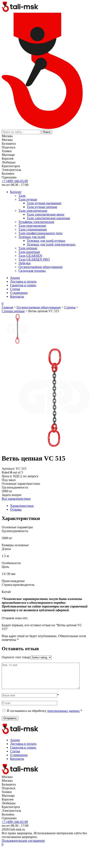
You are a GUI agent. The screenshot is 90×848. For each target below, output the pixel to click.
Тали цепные (27, 248)
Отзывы (16, 509)
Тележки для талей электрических (51, 244)
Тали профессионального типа (40, 233)
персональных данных (63, 711)
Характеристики (22, 505)
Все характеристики (16, 498)
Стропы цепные (13, 311)
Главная (7, 307)
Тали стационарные (32, 229)
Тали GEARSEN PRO (34, 259)
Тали (22, 195)
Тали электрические (32, 210)
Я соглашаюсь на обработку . (44, 711)
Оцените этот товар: (16, 657)
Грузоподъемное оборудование (40, 267)
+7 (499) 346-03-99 (15, 181)
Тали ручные (27, 199)
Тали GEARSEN (30, 255)
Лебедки (24, 263)
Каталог (16, 192)
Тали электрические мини (45, 214)
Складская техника (32, 270)
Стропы (70, 307)
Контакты (17, 296)
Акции (15, 277)
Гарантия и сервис (23, 285)
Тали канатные (29, 252)
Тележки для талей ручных (46, 240)
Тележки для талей (31, 237)
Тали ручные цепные (42, 207)
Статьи (15, 289)
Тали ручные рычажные (44, 203)
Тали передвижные (32, 225)
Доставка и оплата (23, 281)
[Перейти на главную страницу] (20, 11)
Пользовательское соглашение (23, 840)
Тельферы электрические (36, 222)
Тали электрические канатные (48, 218)
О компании (19, 292)
